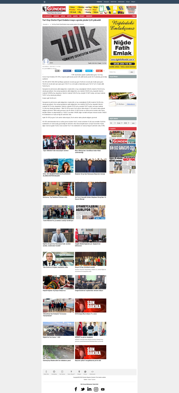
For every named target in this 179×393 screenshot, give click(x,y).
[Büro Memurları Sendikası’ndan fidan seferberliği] (90, 142)
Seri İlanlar (62, 374)
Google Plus (89, 389)
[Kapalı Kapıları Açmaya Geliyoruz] (58, 282)
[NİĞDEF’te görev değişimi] (90, 329)
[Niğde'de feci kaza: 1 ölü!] (58, 329)
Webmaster (121, 1)
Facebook (76, 389)
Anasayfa (106, 1)
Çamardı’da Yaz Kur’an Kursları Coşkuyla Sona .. (59, 2)
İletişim (133, 1)
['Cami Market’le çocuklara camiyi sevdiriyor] (58, 212)
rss (96, 389)
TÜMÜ (134, 16)
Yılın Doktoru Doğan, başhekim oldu (55, 267)
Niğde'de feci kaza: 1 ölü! (51, 337)
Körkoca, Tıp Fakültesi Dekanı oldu (55, 197)
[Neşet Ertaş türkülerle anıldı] (90, 259)
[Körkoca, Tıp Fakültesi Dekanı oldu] (58, 189)
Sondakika (54, 374)
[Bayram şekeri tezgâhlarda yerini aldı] (90, 352)
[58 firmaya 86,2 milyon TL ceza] (90, 305)
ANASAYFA (48, 16)
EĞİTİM (69, 16)
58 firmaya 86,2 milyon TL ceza (86, 314)
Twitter (82, 389)
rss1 (103, 389)
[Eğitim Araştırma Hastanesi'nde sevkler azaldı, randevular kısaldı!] (58, 236)
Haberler (99, 1)
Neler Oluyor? (71, 374)
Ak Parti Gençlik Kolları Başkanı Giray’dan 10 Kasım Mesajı (90, 198)
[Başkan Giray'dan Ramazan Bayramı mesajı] (90, 166)
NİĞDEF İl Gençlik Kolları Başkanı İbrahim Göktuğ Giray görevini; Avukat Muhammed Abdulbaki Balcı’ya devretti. (89, 340)
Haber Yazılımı (91, 379)
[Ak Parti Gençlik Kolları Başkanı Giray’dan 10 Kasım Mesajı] (90, 189)
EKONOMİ (89, 16)
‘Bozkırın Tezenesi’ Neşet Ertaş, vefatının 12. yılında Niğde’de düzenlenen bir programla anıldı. (90, 270)
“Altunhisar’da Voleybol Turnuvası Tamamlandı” (54, 315)
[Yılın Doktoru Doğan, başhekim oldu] (58, 259)
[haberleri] (44, 131)
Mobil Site (113, 1)
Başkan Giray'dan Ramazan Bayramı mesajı (90, 174)
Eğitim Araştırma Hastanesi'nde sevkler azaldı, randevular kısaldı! (57, 245)
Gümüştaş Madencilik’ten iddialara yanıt (57, 360)
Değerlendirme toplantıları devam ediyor (89, 290)
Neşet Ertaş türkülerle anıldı (85, 267)
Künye (127, 1)
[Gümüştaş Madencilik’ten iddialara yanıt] (58, 352)
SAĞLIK (63, 16)
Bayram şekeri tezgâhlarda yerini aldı (88, 360)
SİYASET (81, 16)
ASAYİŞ (75, 16)
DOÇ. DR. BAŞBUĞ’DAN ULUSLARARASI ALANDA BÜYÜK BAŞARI (56, 175)
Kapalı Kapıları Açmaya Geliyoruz (54, 290)
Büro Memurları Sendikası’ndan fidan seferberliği (88, 151)
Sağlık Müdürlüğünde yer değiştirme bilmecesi (87, 245)
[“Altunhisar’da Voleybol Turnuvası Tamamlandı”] (58, 305)
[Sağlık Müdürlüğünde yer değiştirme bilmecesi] (90, 236)
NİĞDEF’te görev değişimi (84, 337)
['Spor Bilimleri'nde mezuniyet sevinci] (58, 142)
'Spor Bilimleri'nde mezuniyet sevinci (55, 150)
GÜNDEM (56, 16)
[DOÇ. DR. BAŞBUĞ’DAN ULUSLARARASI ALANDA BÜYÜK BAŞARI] (58, 166)
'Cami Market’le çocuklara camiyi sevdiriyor (58, 220)
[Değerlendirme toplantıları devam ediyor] (90, 282)
